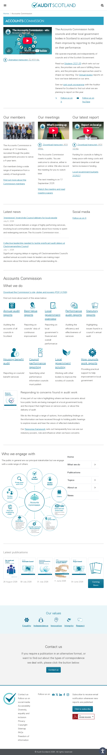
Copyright (22, 724)
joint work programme (73, 84)
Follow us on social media (24, 700)
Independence (41, 625)
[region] (27, 40)
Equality (26, 625)
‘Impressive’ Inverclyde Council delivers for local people (30, 217)
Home (6, 13)
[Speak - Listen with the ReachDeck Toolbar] (102, 751)
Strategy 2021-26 (72, 63)
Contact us (53, 669)
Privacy (21, 721)
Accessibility (24, 705)
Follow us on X (79, 218)
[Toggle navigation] (5, 5)
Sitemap (22, 728)
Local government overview (52, 314)
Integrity (69, 625)
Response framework (35, 429)
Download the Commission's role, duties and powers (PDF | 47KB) (35, 292)
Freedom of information (23, 738)
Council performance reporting (37, 363)
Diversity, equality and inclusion (23, 713)
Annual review (86, 74)
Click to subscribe (83, 709)
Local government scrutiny (63, 363)
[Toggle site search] (102, 5)
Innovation (56, 625)
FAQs (20, 732)
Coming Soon (95, 583)
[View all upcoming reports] (96, 568)
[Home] (54, 4)
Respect (80, 625)
